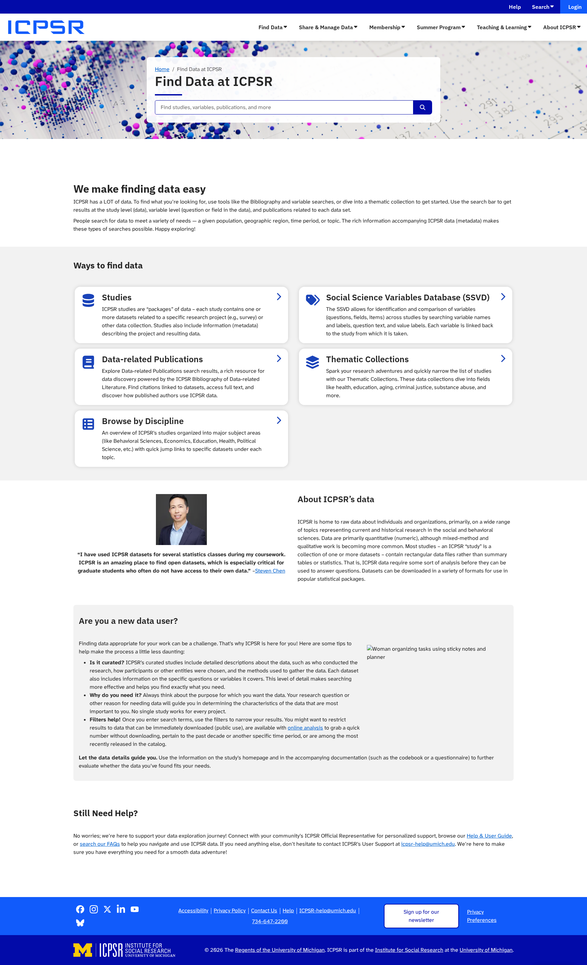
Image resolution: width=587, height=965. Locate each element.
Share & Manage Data (326, 27)
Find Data (271, 27)
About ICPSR (559, 27)
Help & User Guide (489, 835)
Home (162, 69)
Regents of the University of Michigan (280, 949)
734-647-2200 (270, 921)
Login (574, 6)
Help (515, 6)
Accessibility (193, 910)
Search (540, 6)
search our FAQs (100, 843)
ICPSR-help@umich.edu (327, 910)
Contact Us (264, 910)
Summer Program (439, 27)
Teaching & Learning (502, 27)
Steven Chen (270, 570)
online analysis (305, 727)
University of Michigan (486, 949)
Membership (385, 27)
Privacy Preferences (482, 916)
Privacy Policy (230, 910)
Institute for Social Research (409, 949)
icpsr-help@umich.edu (428, 843)
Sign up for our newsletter (421, 916)
